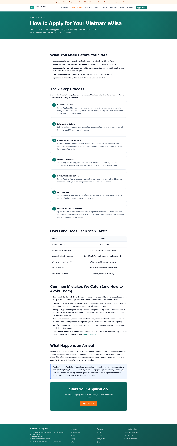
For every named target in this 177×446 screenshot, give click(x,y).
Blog (98, 442)
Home (32, 17)
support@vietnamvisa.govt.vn (41, 438)
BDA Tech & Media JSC (42, 442)
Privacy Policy (128, 435)
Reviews (113, 8)
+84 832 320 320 (89, 334)
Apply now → (88, 404)
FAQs (105, 8)
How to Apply (77, 8)
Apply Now (141, 8)
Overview (65, 8)
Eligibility (88, 8)
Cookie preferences (131, 439)
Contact (130, 8)
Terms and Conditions (131, 432)
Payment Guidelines (130, 429)
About (122, 8)
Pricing (97, 8)
